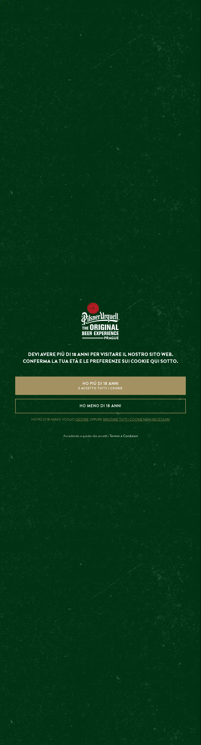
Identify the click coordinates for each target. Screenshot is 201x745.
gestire (82, 419)
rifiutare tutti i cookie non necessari (136, 419)
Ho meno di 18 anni (100, 406)
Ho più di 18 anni (100, 386)
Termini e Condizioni (124, 435)
